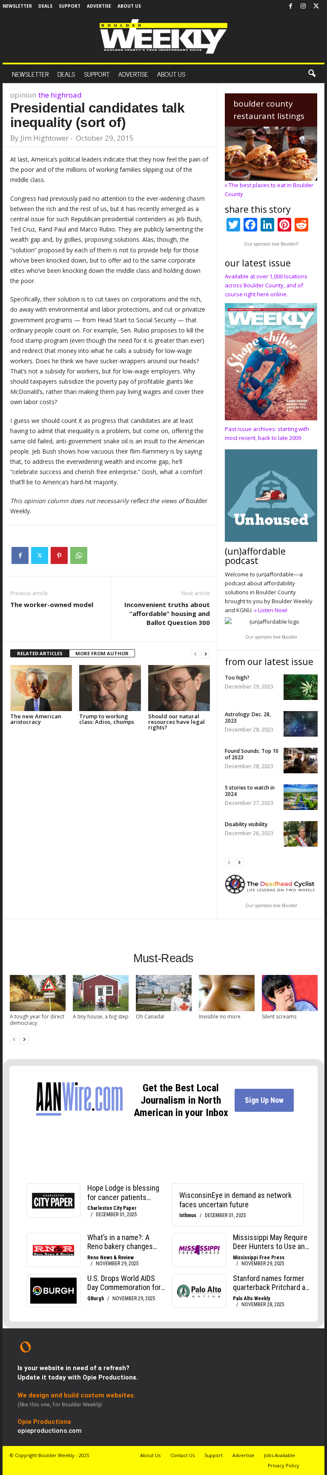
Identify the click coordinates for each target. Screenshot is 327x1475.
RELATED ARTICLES (40, 653)
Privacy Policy (283, 1465)
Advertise (99, 6)
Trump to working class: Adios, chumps (106, 719)
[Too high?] (301, 687)
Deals (45, 6)
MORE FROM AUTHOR (102, 653)
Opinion (23, 95)
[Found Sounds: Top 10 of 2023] (301, 760)
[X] (316, 6)
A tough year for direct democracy (37, 1020)
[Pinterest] (59, 555)
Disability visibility (246, 824)
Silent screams (279, 1016)
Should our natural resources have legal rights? (176, 721)
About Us (129, 6)
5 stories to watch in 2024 (250, 791)
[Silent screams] (290, 993)
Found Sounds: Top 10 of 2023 (251, 754)
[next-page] (205, 653)
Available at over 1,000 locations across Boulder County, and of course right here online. (266, 285)
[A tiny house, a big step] (101, 993)
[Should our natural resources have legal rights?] (179, 688)
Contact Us (182, 1455)
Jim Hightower (44, 138)
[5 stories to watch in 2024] (301, 797)
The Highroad (60, 95)
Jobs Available (279, 1455)
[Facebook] (290, 6)
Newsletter (17, 6)
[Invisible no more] (227, 993)
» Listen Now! (270, 610)
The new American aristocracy (35, 719)
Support (69, 6)
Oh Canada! (150, 1016)
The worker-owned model (51, 604)
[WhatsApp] (78, 555)
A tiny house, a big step (101, 1016)
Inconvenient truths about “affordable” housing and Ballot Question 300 (167, 613)
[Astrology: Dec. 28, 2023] (301, 724)
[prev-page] (195, 653)
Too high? (237, 677)
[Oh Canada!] (164, 993)
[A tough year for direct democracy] (38, 993)
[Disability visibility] (301, 834)
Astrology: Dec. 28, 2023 (248, 717)
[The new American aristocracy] (41, 688)
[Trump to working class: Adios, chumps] (110, 688)
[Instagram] (303, 6)
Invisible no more (220, 1016)
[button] (311, 73)
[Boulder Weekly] (163, 36)
